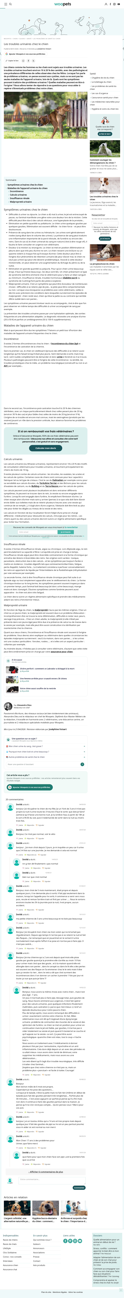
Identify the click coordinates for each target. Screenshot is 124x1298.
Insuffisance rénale (19, 198)
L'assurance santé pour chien (105, 97)
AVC (6, 366)
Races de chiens (10, 1240)
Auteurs (36, 1244)
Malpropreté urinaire (21, 201)
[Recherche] (10, 4)
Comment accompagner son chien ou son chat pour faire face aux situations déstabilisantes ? (106, 1273)
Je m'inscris (65, 532)
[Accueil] (62, 4)
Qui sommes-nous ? (42, 1240)
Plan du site (46, 1292)
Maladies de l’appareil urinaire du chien (27, 188)
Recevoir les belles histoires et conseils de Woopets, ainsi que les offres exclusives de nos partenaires (105, 230)
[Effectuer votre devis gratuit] (45, 440)
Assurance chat (10, 1269)
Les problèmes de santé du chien (103, 87)
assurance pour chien (62, 651)
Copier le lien (13, 61)
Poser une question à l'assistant (21, 764)
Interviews (8, 1261)
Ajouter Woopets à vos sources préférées (27, 54)
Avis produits (39, 1265)
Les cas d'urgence (100, 93)
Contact (36, 1261)
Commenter (79, 1188)
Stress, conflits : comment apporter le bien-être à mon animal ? (106, 1251)
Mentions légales (60, 1292)
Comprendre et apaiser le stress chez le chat (106, 1281)
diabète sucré (70, 277)
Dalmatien (57, 480)
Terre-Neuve (51, 486)
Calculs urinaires (18, 194)
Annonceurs (38, 1248)
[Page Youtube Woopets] (118, 4)
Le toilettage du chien (101, 82)
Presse (36, 1256)
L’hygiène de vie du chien (103, 77)
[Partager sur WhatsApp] (23, 61)
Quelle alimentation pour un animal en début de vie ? (106, 1242)
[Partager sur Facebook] (28, 61)
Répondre (30, 825)
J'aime (20, 825)
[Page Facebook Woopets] (110, 4)
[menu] (6, 4)
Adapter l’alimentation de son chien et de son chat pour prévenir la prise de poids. (106, 1261)
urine (59, 356)
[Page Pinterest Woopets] (70, 1241)
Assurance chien (10, 1265)
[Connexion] (106, 4)
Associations (39, 1252)
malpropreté (41, 610)
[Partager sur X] (33, 61)
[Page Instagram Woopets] (114, 4)
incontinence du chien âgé (64, 343)
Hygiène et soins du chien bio (105, 109)
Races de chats (10, 1244)
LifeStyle (7, 1248)
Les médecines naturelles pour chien (105, 103)
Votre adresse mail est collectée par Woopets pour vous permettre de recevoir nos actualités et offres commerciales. (46, 536)
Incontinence (16, 191)
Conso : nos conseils (12, 1256)
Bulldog (35, 486)
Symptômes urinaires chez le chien (25, 184)
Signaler (41, 825)
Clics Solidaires (10, 1252)
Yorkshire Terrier (48, 483)
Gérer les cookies (75, 1292)
